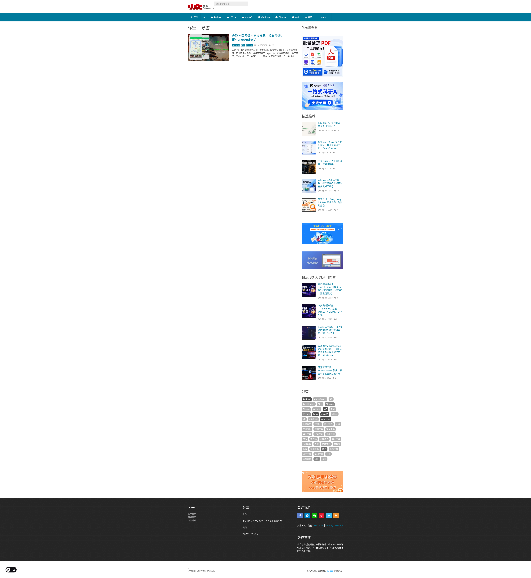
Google (316, 409)
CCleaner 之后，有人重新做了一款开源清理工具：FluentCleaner (330, 145)
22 (273, 45)
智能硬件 (324, 439)
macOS (248, 17)
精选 (310, 17)
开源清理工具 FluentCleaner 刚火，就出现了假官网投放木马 (330, 370)
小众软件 (192, 570)
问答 (317, 459)
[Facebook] (300, 515)
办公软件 (328, 424)
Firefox (306, 409)
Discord (339, 525)
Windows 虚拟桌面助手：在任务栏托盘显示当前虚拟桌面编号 (330, 183)
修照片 (318, 424)
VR (304, 419)
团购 (338, 424)
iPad (333, 409)
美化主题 (319, 454)
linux (315, 414)
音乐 (324, 459)
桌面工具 (336, 439)
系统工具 (334, 449)
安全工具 (330, 429)
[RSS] (336, 515)
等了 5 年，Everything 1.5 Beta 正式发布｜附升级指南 (330, 202)
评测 (328, 454)
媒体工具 (319, 429)
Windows (265, 17)
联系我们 (192, 517)
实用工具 (307, 434)
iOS (231, 17)
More (323, 17)
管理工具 (314, 449)
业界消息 (307, 424)
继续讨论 (192, 520)
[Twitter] (329, 515)
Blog (320, 404)
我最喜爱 (319, 434)
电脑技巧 (326, 444)
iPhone (249, 45)
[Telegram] (307, 515)
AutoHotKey (308, 404)
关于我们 (192, 514)
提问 (245, 527)
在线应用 (307, 429)
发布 (245, 514)
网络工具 (307, 454)
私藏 (305, 449)
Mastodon (319, 525)
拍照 (305, 439)
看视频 (337, 444)
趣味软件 (307, 459)
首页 (195, 17)
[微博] (321, 515)
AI (204, 17)
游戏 (317, 444)
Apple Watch (320, 399)
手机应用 (330, 434)
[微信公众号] (314, 515)
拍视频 (313, 439)
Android (217, 17)
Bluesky (329, 525)
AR (331, 399)
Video (334, 414)
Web (297, 17)
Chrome (282, 17)
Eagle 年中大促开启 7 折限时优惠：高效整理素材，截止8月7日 (330, 330)
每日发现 (307, 444)
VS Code (313, 419)
